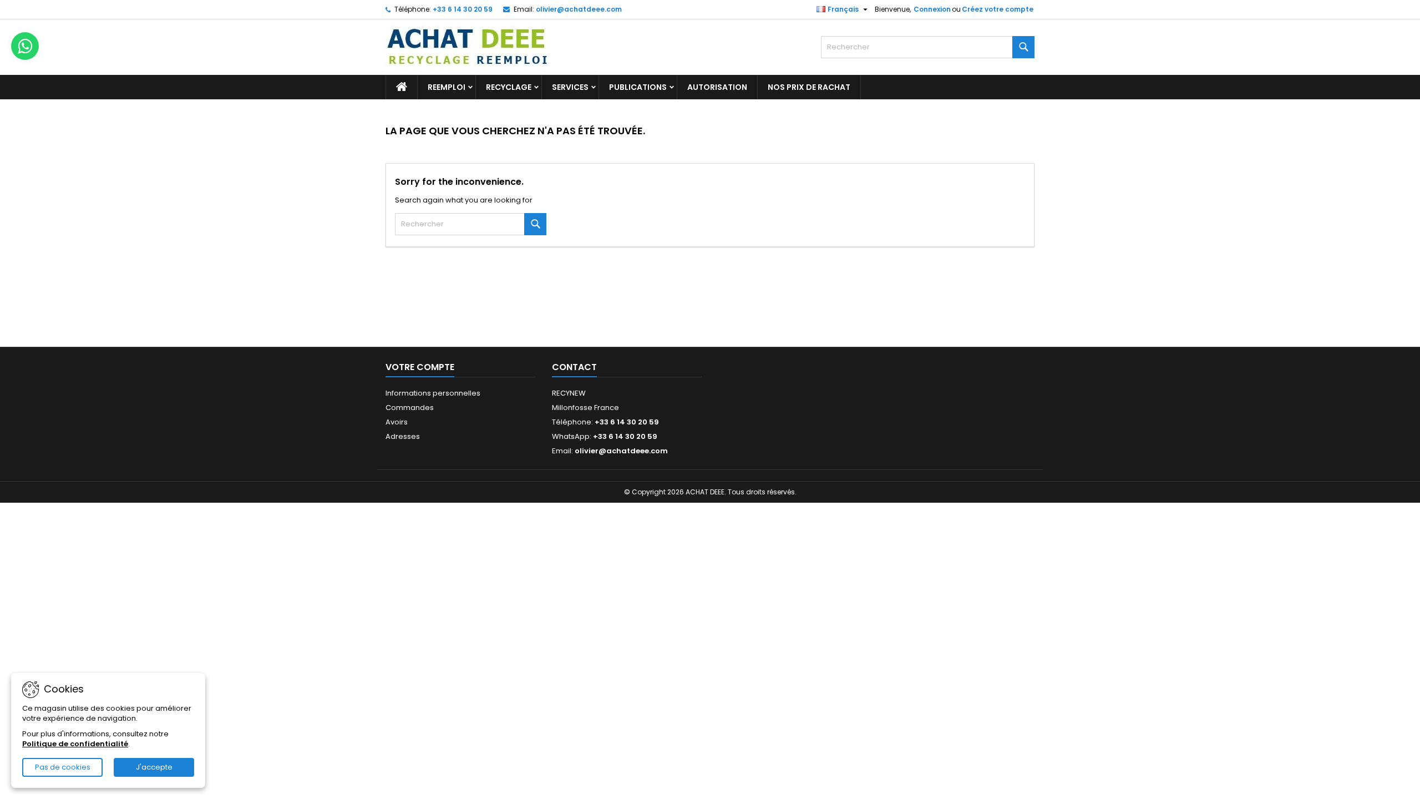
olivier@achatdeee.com (579, 9)
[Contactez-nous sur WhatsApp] (25, 46)
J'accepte (154, 767)
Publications (638, 87)
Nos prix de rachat (809, 87)
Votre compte (420, 367)
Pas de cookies (62, 767)
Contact (574, 367)
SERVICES (570, 87)
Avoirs (397, 422)
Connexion (932, 9)
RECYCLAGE (508, 87)
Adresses (403, 436)
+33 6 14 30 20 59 (463, 9)
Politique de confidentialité (75, 744)
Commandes (410, 407)
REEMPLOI (446, 87)
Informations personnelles (433, 393)
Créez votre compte (997, 9)
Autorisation (717, 87)
